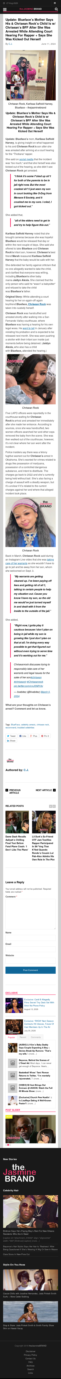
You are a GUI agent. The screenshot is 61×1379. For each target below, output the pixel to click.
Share (12, 740)
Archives (31, 1365)
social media (26, 159)
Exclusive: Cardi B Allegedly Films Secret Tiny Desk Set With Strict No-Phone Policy (39, 1002)
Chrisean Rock (37, 304)
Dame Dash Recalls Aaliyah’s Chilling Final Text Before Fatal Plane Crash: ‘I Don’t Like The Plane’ (16, 843)
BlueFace (15, 724)
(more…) (35, 1049)
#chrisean (36, 677)
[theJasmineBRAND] (30, 9)
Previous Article (14, 791)
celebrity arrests (28, 724)
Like (24, 735)
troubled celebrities (25, 727)
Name (8, 932)
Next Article (44, 790)
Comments (36, 1037)
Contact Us (30, 1358)
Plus (35, 735)
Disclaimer (30, 1351)
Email (8, 943)
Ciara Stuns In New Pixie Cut (16, 1254)
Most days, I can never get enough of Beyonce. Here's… (35, 1063)
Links (30, 1372)
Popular (11, 1037)
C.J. (11, 43)
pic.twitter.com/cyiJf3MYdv (28, 686)
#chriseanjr (20, 681)
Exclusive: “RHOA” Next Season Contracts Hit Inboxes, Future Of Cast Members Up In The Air (39, 1023)
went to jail (29, 328)
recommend (10, 727)
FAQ (30, 1362)
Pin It (46, 735)
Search (30, 1369)
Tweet (12, 735)
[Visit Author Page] (10, 760)
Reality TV (11, 1117)
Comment (11, 896)
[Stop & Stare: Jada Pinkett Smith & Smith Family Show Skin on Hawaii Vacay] (30, 1311)
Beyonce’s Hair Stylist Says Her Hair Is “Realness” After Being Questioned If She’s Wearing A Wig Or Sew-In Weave (30, 1248)
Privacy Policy (30, 1354)
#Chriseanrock (35, 681)
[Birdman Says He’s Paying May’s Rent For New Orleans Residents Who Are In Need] (30, 1211)
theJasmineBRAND (37, 1345)
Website (9, 955)
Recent (23, 1037)
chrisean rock (43, 724)
